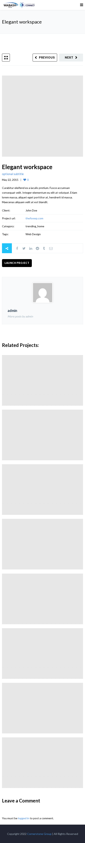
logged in (23, 818)
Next (69, 57)
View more (42, 380)
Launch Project (17, 262)
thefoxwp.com (34, 218)
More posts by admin (20, 316)
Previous (47, 57)
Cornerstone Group (39, 833)
